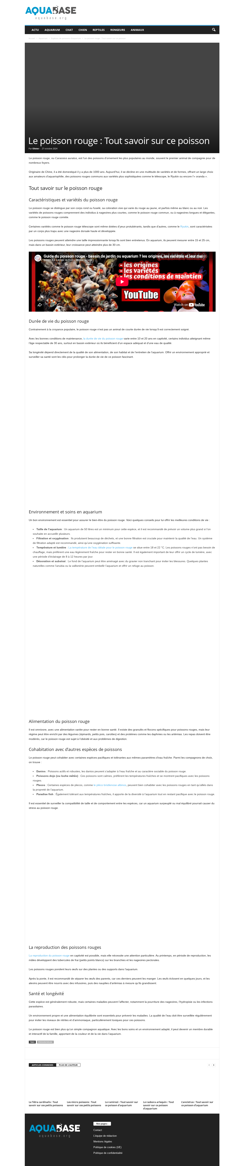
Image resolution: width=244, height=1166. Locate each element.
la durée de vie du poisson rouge (103, 338)
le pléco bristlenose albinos (110, 785)
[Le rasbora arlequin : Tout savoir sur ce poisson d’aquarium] (160, 1085)
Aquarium (52, 30)
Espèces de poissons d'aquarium (66, 38)
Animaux (137, 30)
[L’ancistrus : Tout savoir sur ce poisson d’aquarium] (198, 1085)
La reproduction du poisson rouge (49, 955)
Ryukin (184, 226)
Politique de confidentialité (107, 1153)
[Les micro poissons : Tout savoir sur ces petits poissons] (84, 1085)
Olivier (35, 148)
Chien (83, 30)
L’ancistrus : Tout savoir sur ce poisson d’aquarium (197, 1103)
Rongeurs (117, 30)
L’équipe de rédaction (105, 1135)
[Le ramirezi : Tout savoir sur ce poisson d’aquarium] (122, 1085)
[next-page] (214, 1065)
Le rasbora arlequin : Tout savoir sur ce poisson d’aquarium (158, 1105)
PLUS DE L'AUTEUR (68, 1065)
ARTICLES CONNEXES (42, 1065)
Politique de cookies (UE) (107, 1147)
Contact (97, 1130)
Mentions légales (102, 1141)
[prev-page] (209, 1065)
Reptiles (99, 30)
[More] (119, 1053)
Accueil (32, 38)
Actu (35, 30)
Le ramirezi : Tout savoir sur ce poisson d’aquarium (121, 1103)
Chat (69, 30)
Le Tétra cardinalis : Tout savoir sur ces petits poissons (46, 1103)
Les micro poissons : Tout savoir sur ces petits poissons (84, 1103)
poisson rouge (45, 1042)
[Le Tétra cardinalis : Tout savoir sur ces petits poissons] (46, 1085)
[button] (213, 30)
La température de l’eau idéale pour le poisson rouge (100, 547)
